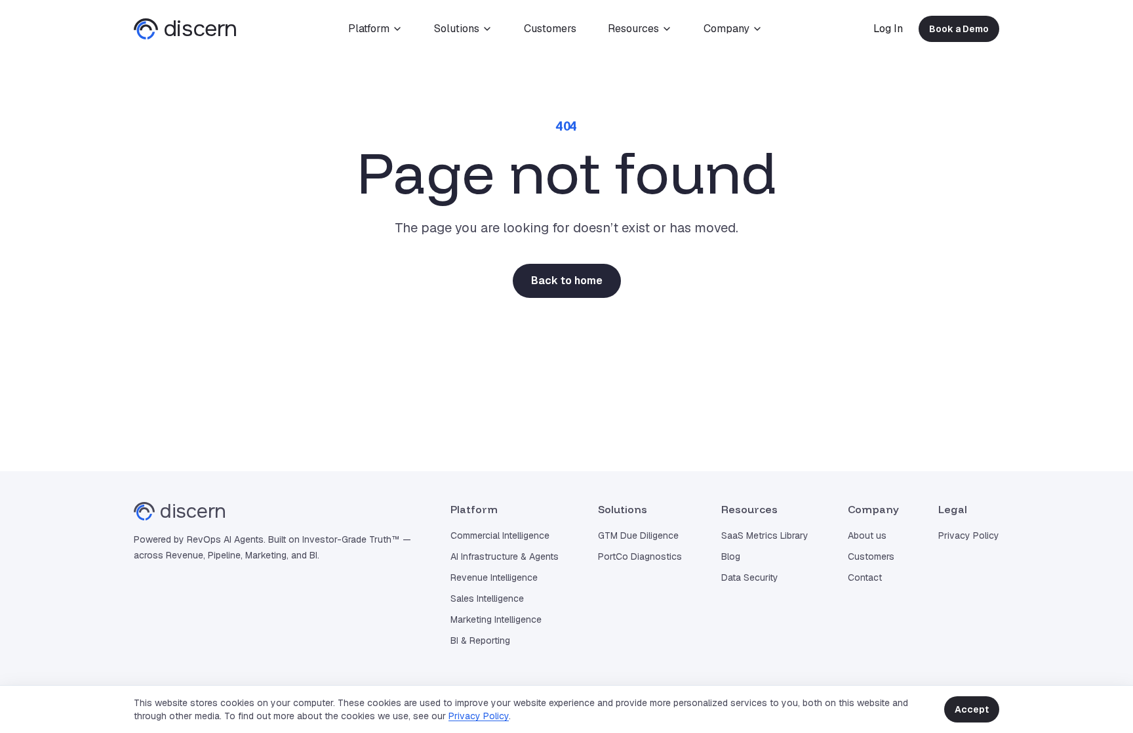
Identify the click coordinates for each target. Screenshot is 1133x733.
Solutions (456, 28)
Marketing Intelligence (496, 619)
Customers (550, 28)
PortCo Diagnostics (640, 556)
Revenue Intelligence (494, 577)
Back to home (567, 280)
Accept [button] (972, 709)
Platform (368, 28)
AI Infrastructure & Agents (504, 556)
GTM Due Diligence (638, 535)
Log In (888, 28)
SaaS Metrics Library (764, 535)
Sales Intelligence (487, 598)
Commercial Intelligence (499, 535)
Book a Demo (959, 29)
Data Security (749, 577)
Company (726, 28)
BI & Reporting (480, 640)
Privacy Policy (478, 716)
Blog (730, 556)
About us (867, 535)
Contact (865, 577)
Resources (633, 28)
